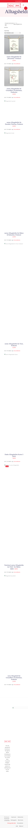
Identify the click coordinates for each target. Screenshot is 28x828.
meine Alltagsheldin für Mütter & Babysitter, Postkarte (14, 234)
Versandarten (20, 823)
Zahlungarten (14, 820)
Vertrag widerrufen (11, 823)
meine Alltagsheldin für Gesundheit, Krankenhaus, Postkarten (14, 90)
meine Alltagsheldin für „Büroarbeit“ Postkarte (14, 57)
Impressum (13, 817)
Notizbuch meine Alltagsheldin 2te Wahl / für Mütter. (14, 566)
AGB (17, 826)
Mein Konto (20, 820)
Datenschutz (20, 817)
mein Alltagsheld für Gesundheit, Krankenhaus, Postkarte (14, 677)
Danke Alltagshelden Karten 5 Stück (14, 455)
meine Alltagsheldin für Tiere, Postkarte (14, 344)
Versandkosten (17, 63)
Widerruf (21, 826)
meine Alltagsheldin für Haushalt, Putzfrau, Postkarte (14, 123)
